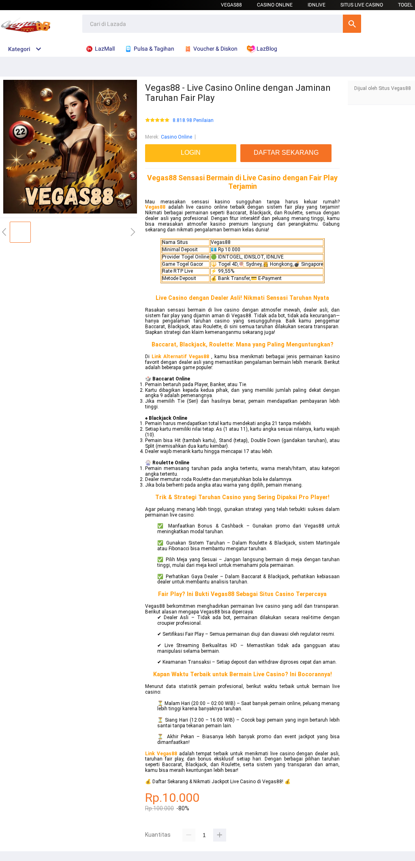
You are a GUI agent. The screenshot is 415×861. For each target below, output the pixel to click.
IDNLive (316, 5)
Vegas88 (231, 5)
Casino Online (275, 5)
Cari (352, 24)
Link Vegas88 (161, 753)
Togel (405, 5)
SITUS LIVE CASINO (361, 5)
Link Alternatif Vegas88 (180, 356)
